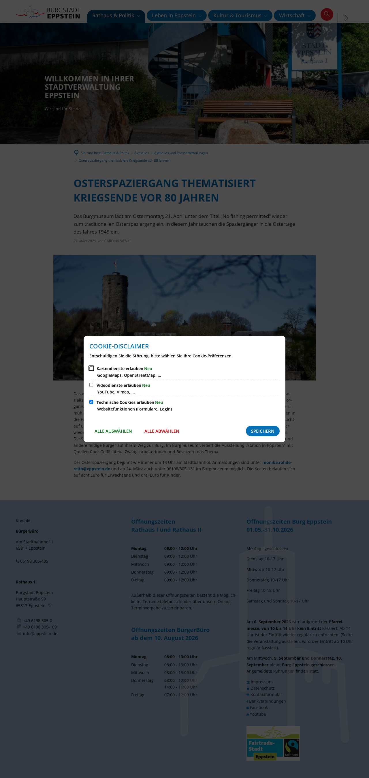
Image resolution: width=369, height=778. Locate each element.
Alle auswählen (113, 431)
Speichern (262, 431)
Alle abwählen (161, 431)
